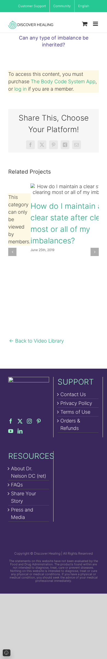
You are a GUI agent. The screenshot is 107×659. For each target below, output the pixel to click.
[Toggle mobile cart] (85, 24)
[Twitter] (20, 421)
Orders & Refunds (70, 424)
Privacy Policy (76, 403)
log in (20, 89)
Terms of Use (75, 412)
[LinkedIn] (20, 431)
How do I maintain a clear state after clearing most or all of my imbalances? (75, 189)
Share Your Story (23, 497)
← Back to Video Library (36, 341)
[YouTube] (10, 431)
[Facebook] (10, 421)
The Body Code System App (63, 81)
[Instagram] (29, 421)
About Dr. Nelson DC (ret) (28, 472)
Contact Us (73, 394)
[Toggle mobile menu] (96, 24)
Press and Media (22, 513)
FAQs (17, 485)
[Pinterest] (38, 421)
